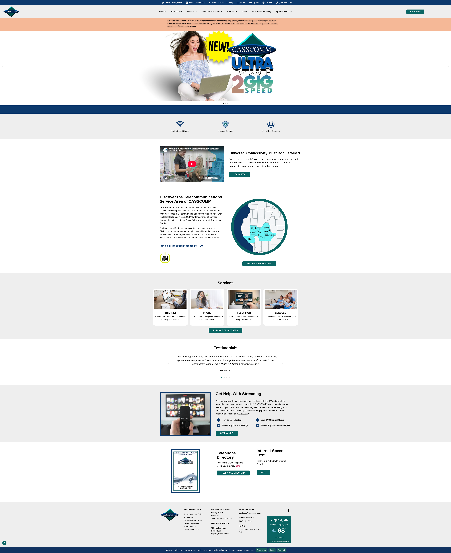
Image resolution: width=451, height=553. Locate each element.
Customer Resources (211, 12)
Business (190, 12)
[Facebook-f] (288, 510)
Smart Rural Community (261, 12)
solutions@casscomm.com (250, 513)
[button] (2, 66)
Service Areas (176, 12)
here (238, 466)
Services (162, 12)
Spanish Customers (284, 12)
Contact (230, 12)
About (244, 12)
